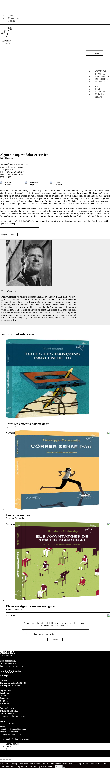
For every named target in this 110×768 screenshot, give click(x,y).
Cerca (8, 746)
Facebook (4, 693)
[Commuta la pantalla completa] (4, 759)
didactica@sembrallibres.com (11, 734)
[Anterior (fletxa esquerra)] (1, 761)
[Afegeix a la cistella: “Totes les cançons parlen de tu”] (108, 433)
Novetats (4, 680)
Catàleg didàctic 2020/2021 (13, 683)
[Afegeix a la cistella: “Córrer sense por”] (108, 524)
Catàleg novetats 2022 (10, 685)
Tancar (59, 766)
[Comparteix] (7, 759)
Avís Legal (5, 739)
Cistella (11, 21)
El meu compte (12, 744)
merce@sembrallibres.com (10, 724)
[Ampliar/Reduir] (1, 759)
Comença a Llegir (34, 183)
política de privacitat (45, 634)
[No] (64, 767)
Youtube (4, 701)
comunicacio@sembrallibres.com (13, 729)
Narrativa (10, 433)
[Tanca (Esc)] (10, 759)
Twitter (3, 695)
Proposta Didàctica (58, 183)
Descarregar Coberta (9, 183)
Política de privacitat (21, 739)
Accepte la (39, 634)
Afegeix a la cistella (8, 235)
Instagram (4, 698)
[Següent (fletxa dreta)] (4, 761)
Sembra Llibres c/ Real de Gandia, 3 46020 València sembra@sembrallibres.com (12, 712)
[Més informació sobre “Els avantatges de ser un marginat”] (108, 616)
